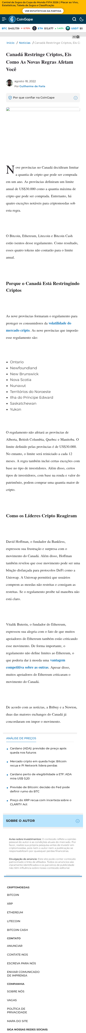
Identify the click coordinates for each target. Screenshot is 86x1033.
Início (10, 43)
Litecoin (13, 921)
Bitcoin (13, 895)
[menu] (4, 19)
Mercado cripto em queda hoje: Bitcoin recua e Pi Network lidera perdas (38, 763)
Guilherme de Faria (32, 86)
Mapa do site (17, 1021)
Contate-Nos (17, 954)
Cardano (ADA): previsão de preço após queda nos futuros (38, 750)
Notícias (24, 43)
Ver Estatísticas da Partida (43, 11)
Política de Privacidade (17, 1010)
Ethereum (15, 912)
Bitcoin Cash (17, 930)
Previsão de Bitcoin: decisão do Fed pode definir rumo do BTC (40, 789)
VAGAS (12, 1000)
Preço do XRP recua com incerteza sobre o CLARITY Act (40, 802)
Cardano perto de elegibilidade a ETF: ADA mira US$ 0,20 (41, 776)
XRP (10, 903)
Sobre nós (15, 991)
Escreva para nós (21, 963)
